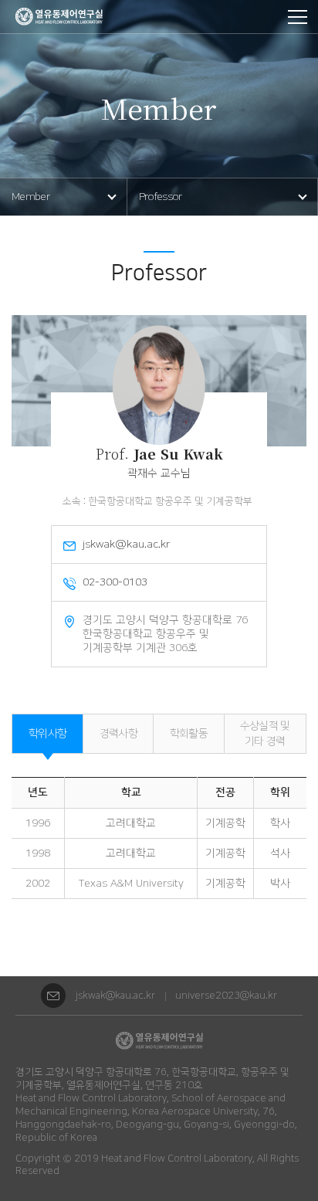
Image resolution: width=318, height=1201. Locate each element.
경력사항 (118, 734)
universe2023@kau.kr (226, 995)
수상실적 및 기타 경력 (265, 734)
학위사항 (47, 734)
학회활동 (189, 734)
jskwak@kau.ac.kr (115, 995)
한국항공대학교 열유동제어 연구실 (59, 16)
